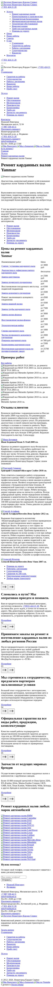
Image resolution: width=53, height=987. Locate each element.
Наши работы (13, 36)
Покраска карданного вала (13, 340)
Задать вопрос (7, 930)
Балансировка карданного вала (15, 344)
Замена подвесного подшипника (16, 282)
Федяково (11, 887)
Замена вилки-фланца (11, 315)
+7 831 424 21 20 (8, 7)
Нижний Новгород (15, 884)
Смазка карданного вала (12, 331)
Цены (9, 33)
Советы (10, 38)
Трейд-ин (11, 110)
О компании (17, 43)
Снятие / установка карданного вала (18, 266)
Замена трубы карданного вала (15, 309)
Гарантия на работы (21, 45)
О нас (9, 41)
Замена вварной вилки (12, 304)
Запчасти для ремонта (17, 112)
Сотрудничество (19, 50)
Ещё (33, 859)
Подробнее (6, 620)
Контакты (11, 55)
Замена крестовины (10, 277)
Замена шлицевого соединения (15, 293)
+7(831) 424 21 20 (31, 606)
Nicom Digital (17, 984)
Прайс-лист (12, 89)
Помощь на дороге (20, 31)
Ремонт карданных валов (23, 14)
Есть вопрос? (7, 148)
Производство (13, 105)
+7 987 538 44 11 (8, 127)
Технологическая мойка (12, 325)
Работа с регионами (21, 48)
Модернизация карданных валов (27, 21)
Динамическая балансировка (25, 19)
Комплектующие (20, 26)
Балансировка (13, 107)
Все (6, 363)
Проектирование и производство (27, 16)
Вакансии (16, 53)
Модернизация (13, 103)
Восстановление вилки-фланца (15, 320)
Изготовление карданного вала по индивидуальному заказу (17, 350)
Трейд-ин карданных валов (24, 28)
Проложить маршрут (10, 129)
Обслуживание (14, 100)
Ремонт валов (13, 98)
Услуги (10, 12)
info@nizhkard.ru (8, 141)
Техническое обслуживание (25, 24)
